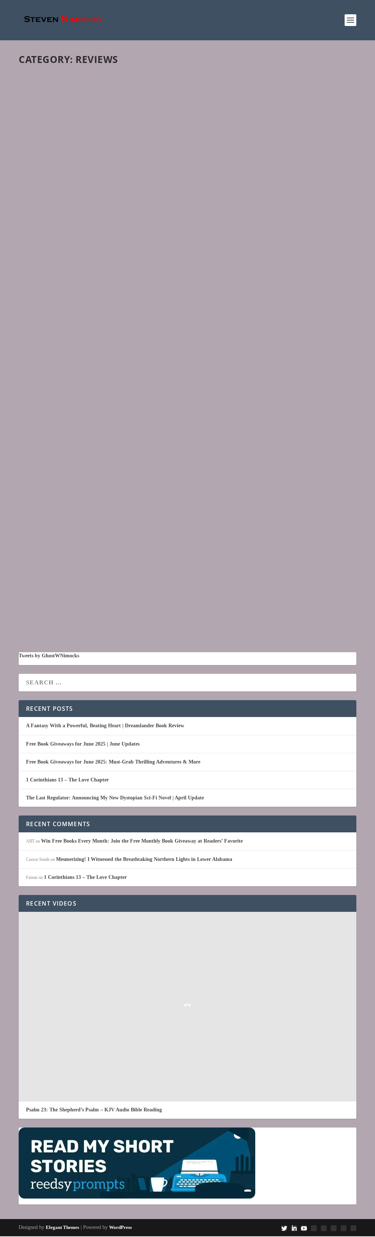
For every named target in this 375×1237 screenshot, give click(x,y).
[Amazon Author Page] (334, 1228)
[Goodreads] (314, 1228)
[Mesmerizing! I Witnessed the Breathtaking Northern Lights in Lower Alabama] (187, 171)
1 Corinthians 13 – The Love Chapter (67, 780)
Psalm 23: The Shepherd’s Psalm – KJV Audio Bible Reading (94, 1109)
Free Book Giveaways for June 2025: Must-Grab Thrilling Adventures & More (113, 762)
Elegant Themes (62, 1227)
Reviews (97, 294)
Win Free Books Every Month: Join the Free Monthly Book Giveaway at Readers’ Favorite (142, 841)
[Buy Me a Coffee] (353, 1228)
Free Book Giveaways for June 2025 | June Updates (83, 744)
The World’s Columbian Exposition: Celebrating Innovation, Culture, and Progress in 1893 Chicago (182, 575)
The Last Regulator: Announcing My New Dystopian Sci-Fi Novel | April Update (115, 797)
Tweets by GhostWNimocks (49, 655)
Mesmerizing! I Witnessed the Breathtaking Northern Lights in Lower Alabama (161, 283)
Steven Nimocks (45, 294)
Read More (48, 334)
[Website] (343, 1228)
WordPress (120, 1227)
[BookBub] (324, 1228)
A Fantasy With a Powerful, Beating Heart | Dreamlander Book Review (105, 725)
